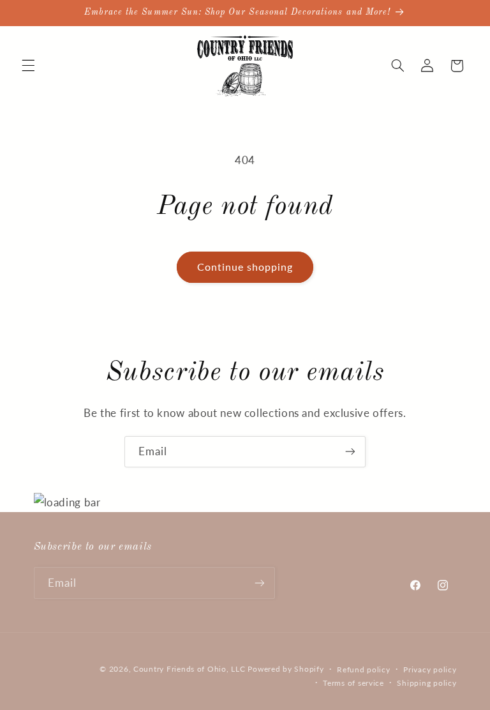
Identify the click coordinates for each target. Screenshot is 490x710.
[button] (28, 65)
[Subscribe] (350, 451)
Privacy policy (429, 669)
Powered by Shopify (285, 669)
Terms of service (353, 683)
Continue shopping (245, 267)
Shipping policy (426, 683)
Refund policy (363, 669)
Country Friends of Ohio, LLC (189, 669)
